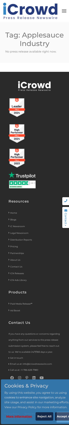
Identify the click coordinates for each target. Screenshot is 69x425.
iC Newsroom (17, 226)
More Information (19, 416)
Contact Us (16, 266)
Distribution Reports (21, 239)
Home (13, 213)
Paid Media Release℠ (21, 303)
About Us (15, 260)
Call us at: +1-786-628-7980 (24, 370)
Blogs (13, 219)
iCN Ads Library (18, 280)
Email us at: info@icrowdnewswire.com (31, 364)
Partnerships (17, 253)
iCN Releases (17, 273)
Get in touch (16, 358)
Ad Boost (15, 310)
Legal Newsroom (19, 233)
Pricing (14, 246)
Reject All (44, 416)
